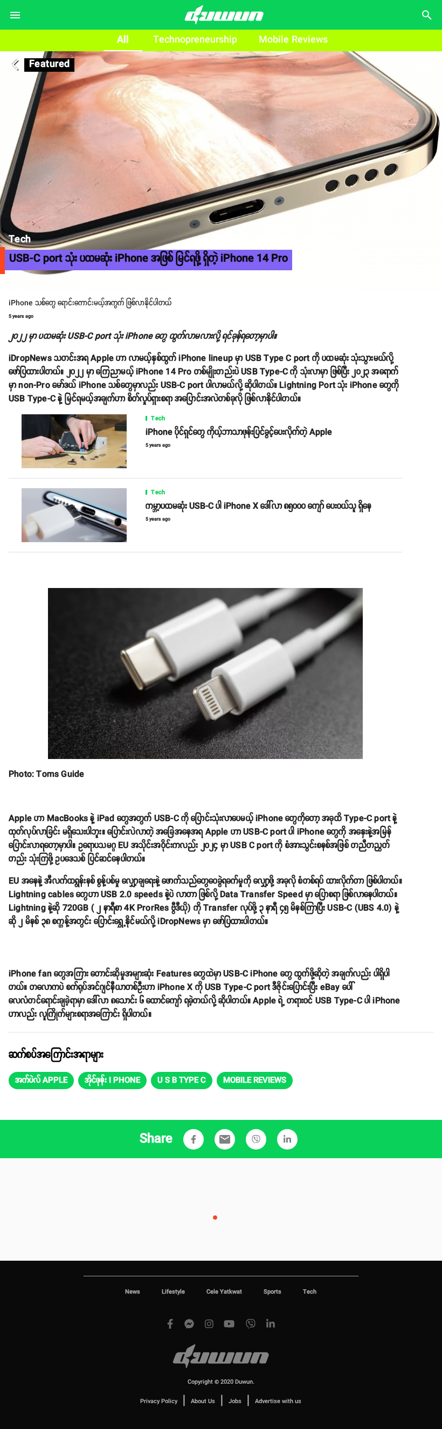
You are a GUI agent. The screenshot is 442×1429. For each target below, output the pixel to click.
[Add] (193, 1139)
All (123, 39)
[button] (41, 1080)
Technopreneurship (195, 39)
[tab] (122, 40)
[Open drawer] (15, 15)
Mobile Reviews (293, 39)
